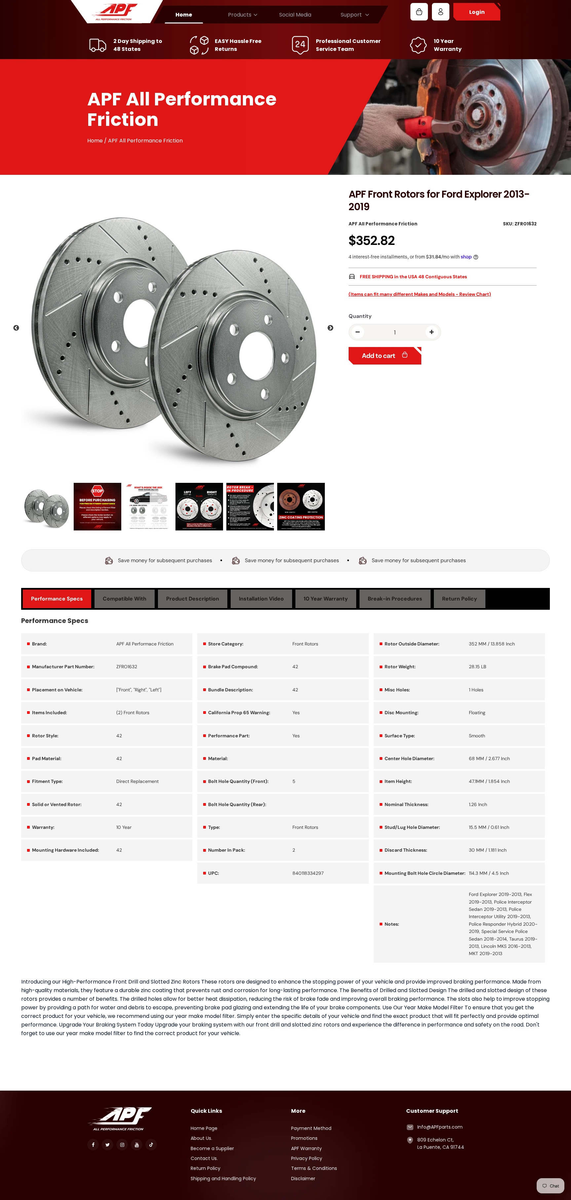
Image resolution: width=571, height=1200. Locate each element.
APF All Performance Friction (383, 224)
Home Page (204, 1128)
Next (330, 328)
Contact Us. (204, 1158)
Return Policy (205, 1168)
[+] (432, 332)
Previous (16, 328)
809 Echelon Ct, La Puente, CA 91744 (440, 1143)
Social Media (295, 15)
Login (477, 12)
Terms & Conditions (314, 1168)
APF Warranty (306, 1148)
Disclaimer (303, 1178)
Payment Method (311, 1128)
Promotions (304, 1138)
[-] (358, 332)
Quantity (360, 316)
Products (239, 15)
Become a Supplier (212, 1148)
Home (183, 15)
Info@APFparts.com (440, 1127)
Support (351, 15)
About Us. (201, 1138)
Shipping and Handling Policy (223, 1178)
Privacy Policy (306, 1158)
